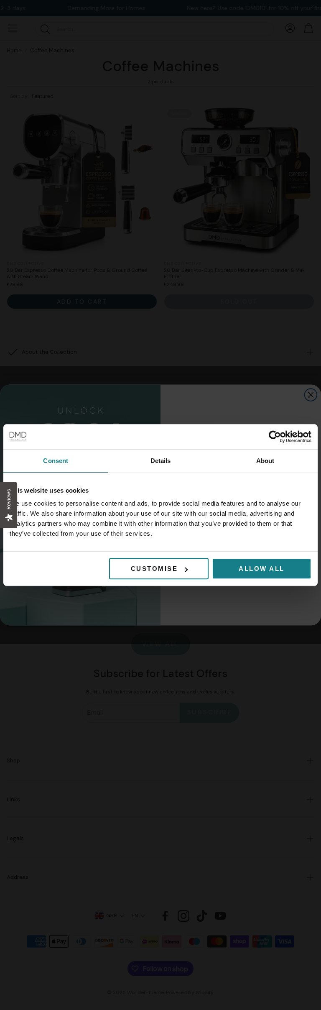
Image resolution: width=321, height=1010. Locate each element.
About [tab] (265, 460)
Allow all (262, 568)
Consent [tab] (55, 460)
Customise (154, 568)
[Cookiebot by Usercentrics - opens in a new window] (274, 436)
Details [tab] (160, 460)
